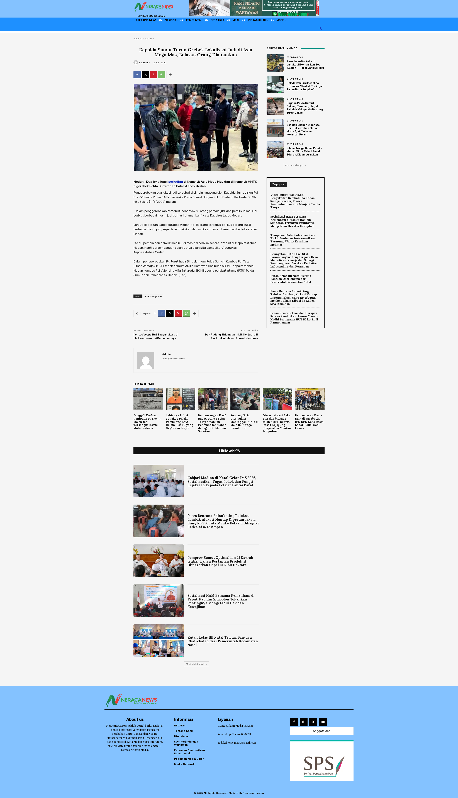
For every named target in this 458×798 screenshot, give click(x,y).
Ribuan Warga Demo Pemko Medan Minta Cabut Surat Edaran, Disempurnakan (304, 151)
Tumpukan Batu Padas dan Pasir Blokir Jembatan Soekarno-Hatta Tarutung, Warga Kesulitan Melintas (293, 240)
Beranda (137, 38)
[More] (170, 74)
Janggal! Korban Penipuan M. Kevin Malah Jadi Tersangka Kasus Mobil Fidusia (146, 421)
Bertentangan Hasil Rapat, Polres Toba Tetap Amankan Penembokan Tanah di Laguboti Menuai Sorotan (212, 423)
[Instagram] (304, 722)
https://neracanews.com (173, 359)
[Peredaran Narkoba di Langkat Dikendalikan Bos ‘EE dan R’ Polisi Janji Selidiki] (275, 63)
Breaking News (295, 57)
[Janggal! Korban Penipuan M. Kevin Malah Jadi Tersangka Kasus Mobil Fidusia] (148, 399)
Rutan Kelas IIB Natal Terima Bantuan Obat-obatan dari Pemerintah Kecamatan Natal (290, 279)
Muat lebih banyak (294, 165)
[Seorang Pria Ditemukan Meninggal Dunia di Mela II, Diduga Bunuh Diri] (245, 399)
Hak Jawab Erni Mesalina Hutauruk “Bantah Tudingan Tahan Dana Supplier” (305, 86)
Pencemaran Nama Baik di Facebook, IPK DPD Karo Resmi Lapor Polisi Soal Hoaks (310, 421)
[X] (145, 74)
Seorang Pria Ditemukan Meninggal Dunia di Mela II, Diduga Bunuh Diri (244, 421)
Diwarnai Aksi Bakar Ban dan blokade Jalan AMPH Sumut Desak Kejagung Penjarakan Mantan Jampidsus (277, 423)
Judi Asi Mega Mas (153, 296)
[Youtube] (323, 722)
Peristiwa (149, 38)
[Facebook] (137, 74)
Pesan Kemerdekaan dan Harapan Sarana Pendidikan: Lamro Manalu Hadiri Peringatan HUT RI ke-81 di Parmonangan (294, 317)
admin (146, 62)
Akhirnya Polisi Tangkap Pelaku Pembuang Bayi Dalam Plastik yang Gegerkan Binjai (179, 421)
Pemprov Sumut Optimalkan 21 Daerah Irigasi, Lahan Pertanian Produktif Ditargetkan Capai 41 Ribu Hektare (220, 561)
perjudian (175, 181)
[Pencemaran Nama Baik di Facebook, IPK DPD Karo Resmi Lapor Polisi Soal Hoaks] (310, 399)
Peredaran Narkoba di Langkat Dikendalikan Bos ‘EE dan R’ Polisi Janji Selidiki (305, 64)
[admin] (136, 62)
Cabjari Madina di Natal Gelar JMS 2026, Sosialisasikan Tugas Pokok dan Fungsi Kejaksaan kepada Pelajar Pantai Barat (221, 481)
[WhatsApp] (161, 74)
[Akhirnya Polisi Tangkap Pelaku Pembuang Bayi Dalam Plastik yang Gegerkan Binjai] (181, 399)
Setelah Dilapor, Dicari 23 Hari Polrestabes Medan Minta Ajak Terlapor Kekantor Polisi (303, 129)
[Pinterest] (153, 74)
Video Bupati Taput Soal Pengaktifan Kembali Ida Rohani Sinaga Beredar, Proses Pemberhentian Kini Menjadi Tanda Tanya (295, 201)
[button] (320, 28)
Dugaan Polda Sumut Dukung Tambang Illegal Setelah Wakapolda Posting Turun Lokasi (305, 107)
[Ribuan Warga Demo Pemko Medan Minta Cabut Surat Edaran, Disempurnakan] (275, 149)
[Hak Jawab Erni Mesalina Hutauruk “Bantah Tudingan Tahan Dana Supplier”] (275, 84)
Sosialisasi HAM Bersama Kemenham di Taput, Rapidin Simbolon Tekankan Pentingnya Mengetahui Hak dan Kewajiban (292, 221)
